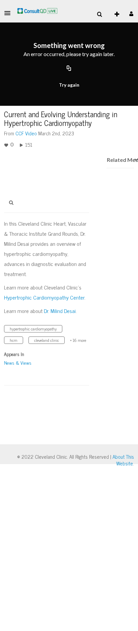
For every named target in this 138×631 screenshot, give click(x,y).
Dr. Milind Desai (60, 310)
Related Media (120, 159)
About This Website (123, 459)
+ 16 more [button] (78, 340)
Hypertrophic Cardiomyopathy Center (44, 297)
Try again (69, 85)
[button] (9, 13)
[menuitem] (99, 14)
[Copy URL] (69, 68)
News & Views (17, 362)
